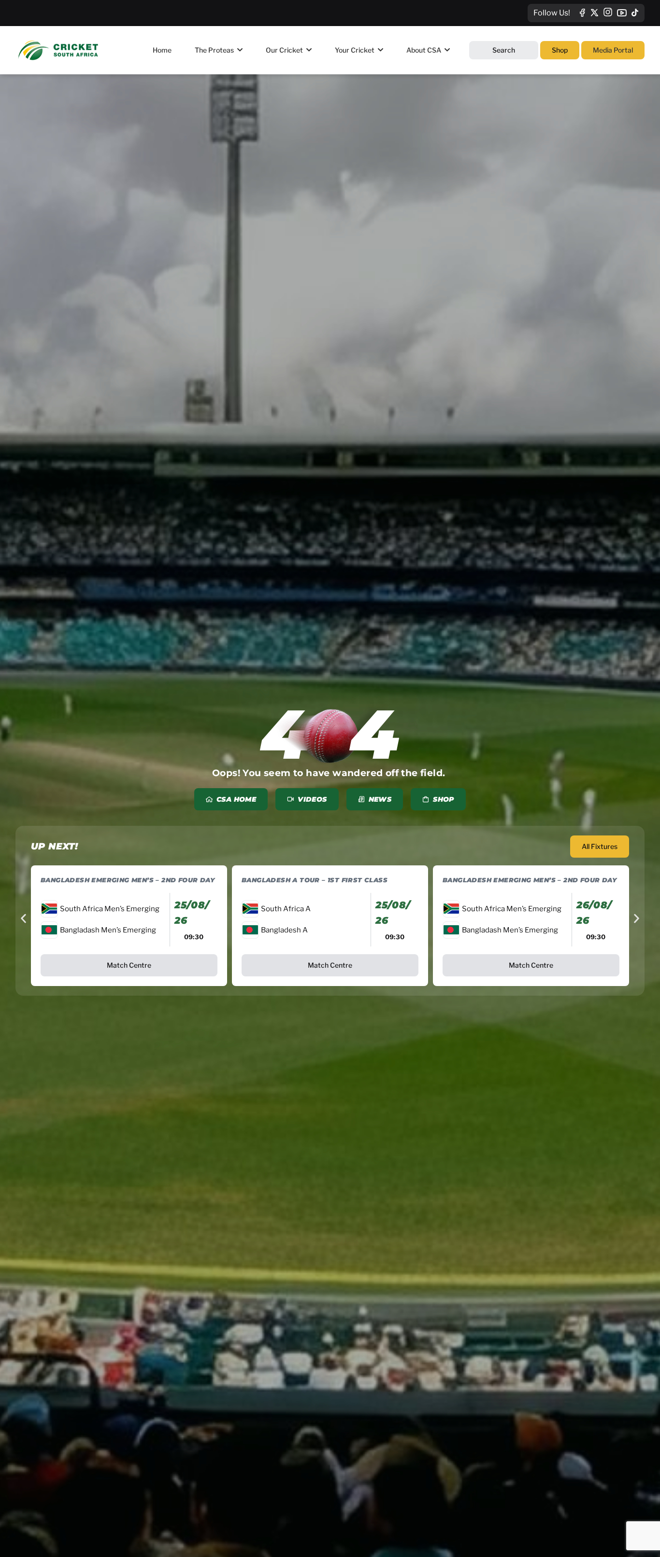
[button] (23, 918)
